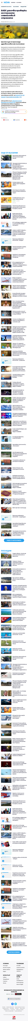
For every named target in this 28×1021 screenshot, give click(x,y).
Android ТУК (18, 95)
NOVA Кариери (20, 982)
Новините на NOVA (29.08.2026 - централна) (18, 649)
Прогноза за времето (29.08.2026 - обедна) (18, 239)
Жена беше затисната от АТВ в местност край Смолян (19, 157)
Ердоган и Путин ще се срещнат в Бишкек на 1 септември (18, 794)
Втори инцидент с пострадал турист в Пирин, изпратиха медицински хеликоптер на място (19, 279)
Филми (4, 983)
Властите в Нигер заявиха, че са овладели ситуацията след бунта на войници (19, 724)
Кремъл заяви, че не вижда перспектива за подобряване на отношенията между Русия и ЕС (19, 693)
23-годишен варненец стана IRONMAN (18, 437)
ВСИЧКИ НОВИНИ (14, 952)
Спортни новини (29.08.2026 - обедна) (19, 858)
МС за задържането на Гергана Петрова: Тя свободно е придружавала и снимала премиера (19, 264)
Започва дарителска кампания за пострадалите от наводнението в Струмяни (19, 454)
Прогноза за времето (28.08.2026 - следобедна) (19, 516)
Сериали (5, 981)
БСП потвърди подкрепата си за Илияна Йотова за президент (19, 224)
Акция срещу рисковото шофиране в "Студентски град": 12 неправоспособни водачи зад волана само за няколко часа (19, 501)
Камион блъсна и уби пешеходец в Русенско (18, 468)
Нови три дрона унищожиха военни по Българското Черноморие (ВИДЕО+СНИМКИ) (19, 485)
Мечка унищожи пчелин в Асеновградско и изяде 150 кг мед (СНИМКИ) (19, 313)
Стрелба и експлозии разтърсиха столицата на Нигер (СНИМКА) (19, 929)
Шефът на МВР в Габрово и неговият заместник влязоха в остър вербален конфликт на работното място (19, 233)
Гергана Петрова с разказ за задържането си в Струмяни (19, 248)
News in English (20, 984)
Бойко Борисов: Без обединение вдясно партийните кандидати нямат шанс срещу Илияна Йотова (19, 216)
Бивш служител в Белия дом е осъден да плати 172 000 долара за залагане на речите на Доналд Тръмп (19, 627)
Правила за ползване (19, 1009)
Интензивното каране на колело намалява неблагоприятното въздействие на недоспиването (19, 571)
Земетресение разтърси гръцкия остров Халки (19, 673)
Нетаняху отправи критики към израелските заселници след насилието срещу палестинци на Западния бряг (19, 588)
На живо (18, 2)
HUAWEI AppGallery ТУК (14, 97)
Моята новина (6, 969)
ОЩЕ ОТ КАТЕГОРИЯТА (14, 540)
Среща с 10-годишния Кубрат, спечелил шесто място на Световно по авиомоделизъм (18, 345)
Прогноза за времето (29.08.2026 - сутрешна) (18, 359)
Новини (13, 2)
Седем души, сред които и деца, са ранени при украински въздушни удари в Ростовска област (19, 906)
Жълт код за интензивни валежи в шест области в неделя (19, 191)
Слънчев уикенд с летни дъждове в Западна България (18, 376)
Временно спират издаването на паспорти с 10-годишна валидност (19, 492)
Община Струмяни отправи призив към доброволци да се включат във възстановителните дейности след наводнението (19, 176)
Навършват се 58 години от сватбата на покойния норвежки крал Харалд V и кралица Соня (19, 787)
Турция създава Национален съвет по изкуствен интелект (19, 701)
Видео (4, 971)
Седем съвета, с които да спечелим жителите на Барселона (19, 555)
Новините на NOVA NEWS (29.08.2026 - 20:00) (18, 634)
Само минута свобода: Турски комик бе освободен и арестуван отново (19, 763)
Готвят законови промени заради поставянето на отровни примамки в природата (19, 399)
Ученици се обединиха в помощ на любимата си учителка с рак (18, 320)
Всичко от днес (6, 967)
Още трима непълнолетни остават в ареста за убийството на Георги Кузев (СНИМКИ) (19, 533)
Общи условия (22, 1008)
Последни (5, 965)
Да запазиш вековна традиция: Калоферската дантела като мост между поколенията (19, 353)
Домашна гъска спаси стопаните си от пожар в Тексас (19, 642)
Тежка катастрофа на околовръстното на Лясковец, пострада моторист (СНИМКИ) (18, 392)
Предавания (6, 979)
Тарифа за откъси (5, 1008)
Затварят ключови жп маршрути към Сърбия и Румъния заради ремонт (18, 477)
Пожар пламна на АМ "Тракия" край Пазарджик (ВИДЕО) (18, 184)
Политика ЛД (13, 1009)
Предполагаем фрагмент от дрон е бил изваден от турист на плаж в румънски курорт (19, 771)
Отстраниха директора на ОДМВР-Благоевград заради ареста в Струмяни (19, 415)
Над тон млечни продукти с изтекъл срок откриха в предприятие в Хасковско (19, 287)
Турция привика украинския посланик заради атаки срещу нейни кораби (19, 619)
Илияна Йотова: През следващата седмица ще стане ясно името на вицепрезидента (19, 272)
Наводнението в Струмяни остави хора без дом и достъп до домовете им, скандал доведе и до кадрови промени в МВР (19, 329)
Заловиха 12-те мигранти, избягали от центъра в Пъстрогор (19, 256)
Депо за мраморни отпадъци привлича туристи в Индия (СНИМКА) (19, 596)
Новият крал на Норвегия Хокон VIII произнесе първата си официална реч (19, 603)
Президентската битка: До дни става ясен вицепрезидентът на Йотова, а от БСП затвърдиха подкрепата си (19, 166)
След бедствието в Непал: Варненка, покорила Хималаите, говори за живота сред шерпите (19, 337)
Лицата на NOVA (20, 967)
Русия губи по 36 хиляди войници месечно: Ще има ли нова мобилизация (19, 827)
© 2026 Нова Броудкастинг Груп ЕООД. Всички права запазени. (14, 1014)
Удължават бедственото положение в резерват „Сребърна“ (19, 525)
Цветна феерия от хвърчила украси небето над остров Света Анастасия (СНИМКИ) (18, 407)
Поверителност (6, 1009)
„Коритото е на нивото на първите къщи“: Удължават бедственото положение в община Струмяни (19, 423)
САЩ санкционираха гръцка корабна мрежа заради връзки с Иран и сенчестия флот (19, 779)
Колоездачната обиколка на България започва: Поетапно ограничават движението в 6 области (19, 368)
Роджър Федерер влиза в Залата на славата (18, 755)
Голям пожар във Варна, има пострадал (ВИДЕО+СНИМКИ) (19, 430)
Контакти (17, 1008)
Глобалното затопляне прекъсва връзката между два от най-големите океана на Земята (19, 612)
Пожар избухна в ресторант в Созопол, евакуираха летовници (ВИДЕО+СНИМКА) (18, 384)
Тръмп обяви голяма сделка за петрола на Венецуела (19, 842)
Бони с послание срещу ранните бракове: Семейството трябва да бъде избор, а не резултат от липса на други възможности (19, 305)
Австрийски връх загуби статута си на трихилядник (18, 717)
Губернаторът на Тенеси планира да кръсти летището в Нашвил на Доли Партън (18, 748)
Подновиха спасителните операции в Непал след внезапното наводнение (19, 874)
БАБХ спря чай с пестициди (19, 507)
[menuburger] (2, 2)
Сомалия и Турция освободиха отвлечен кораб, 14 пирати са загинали (18, 563)
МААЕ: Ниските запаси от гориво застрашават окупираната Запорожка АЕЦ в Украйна (19, 740)
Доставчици (12, 1008)
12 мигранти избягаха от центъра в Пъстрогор (18, 460)
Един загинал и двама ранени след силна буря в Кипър (18, 579)
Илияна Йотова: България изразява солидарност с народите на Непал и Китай (19, 295)
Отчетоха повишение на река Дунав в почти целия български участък (18, 207)
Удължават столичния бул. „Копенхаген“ (19, 445)
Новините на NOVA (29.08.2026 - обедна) (17, 866)
